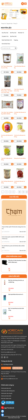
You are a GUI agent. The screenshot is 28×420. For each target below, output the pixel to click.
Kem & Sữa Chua (6, 43)
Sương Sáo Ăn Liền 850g (19, 158)
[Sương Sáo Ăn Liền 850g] (20, 150)
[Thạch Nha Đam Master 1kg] (20, 58)
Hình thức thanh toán (6, 398)
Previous (20, 17)
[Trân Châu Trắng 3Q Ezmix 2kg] (20, 81)
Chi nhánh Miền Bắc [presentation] (6, 368)
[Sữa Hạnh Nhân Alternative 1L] (5, 298)
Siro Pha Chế (5, 32)
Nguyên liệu (9, 23)
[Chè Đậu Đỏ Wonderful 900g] (20, 173)
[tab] (6, 368)
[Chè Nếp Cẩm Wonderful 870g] (20, 104)
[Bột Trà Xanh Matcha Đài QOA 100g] (5, 312)
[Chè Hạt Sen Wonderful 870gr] (20, 127)
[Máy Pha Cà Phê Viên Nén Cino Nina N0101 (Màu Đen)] (5, 262)
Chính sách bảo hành (6, 396)
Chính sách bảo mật (6, 388)
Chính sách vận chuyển (6, 393)
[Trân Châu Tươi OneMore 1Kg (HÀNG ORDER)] (7, 104)
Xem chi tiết (23, 231)
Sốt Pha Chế (13, 32)
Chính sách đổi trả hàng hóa (8, 390)
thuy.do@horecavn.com (10, 352)
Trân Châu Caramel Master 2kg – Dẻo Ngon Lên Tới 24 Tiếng (6, 91)
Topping (16, 40)
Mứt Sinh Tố (21, 32)
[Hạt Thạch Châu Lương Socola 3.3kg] (7, 58)
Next (24, 17)
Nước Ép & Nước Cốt (7, 40)
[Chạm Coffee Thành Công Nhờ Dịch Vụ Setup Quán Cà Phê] (14, 212)
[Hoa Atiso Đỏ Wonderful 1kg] (7, 127)
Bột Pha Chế (13, 36)
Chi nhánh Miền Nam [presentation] (17, 368)
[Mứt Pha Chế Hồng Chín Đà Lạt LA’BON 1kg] (5, 282)
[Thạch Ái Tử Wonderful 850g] (7, 150)
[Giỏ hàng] (22, 3)
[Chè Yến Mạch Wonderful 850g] (7, 173)
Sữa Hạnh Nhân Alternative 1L (15, 294)
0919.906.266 (11, 376)
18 (19, 192)
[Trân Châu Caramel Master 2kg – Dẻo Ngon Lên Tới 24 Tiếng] (7, 81)
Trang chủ (3, 23)
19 (23, 192)
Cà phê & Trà (5, 36)
